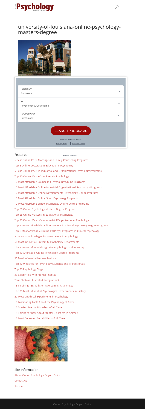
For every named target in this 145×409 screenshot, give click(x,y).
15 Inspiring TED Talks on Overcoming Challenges (43, 285)
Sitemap (19, 386)
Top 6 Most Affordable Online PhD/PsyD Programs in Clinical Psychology (56, 231)
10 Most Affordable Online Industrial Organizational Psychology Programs (58, 187)
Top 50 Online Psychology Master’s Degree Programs (45, 209)
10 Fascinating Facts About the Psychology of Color (44, 302)
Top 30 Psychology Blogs (28, 269)
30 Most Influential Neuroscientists (35, 258)
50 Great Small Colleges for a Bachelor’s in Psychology (46, 236)
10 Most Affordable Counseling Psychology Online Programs (49, 181)
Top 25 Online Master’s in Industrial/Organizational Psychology (51, 220)
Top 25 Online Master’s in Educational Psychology (43, 214)
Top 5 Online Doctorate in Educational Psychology (43, 165)
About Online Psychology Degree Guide (37, 375)
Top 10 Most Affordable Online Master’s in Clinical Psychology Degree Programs (61, 225)
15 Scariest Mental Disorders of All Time (38, 307)
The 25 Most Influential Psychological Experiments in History (50, 291)
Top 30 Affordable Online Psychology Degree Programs (46, 252)
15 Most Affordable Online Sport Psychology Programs (46, 198)
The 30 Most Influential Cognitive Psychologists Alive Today (49, 247)
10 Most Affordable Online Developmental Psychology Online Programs (56, 192)
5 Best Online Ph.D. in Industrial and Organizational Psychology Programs (58, 170)
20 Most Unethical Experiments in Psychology (41, 296)
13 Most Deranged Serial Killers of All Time (39, 318)
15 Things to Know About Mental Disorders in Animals (46, 313)
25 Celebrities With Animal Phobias (35, 274)
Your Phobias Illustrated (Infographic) (36, 280)
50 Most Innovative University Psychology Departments (46, 242)
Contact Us (20, 380)
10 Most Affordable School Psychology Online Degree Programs (51, 203)
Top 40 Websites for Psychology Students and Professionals (49, 263)
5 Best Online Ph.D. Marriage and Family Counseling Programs (51, 160)
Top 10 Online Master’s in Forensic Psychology (41, 176)
